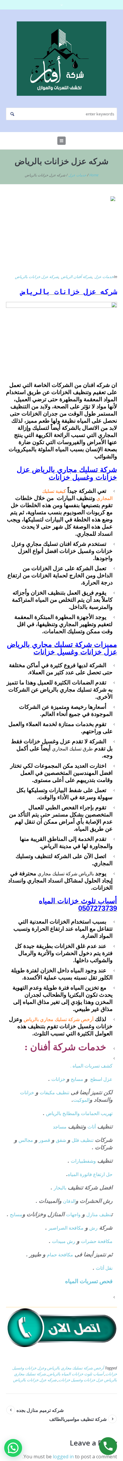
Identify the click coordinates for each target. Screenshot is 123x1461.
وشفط (89, 1161)
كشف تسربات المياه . (91, 1065)
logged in (63, 1456)
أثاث (91, 1126)
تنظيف (62, 1092)
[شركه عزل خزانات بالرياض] (61, 231)
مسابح (77, 1079)
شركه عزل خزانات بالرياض (35, 1379)
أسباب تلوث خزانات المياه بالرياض (76, 1374)
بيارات (77, 1161)
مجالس (26, 1140)
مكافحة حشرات (97, 1241)
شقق (61, 1140)
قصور (44, 1140)
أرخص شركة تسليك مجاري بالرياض (58, 1019)
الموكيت (81, 1100)
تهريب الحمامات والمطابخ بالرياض (79, 1113)
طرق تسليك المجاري (72, 748)
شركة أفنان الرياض (76, 276)
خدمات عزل (77, 175)
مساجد (60, 1126)
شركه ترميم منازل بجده (40, 1410)
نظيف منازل (98, 1214)
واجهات (73, 1214)
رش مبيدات (63, 1241)
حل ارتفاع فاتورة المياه (90, 1174)
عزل (108, 1079)
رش (93, 1228)
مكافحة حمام (60, 1254)
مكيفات (48, 1092)
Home (94, 175)
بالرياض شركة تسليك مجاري (66, 873)
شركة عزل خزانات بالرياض (37, 276)
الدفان (69, 1201)
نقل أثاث (104, 1268)
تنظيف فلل (82, 1140)
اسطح (96, 1079)
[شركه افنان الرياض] (61, 58)
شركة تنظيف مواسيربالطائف (78, 1419)
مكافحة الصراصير (66, 1228)
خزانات (59, 1079)
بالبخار (60, 1187)
